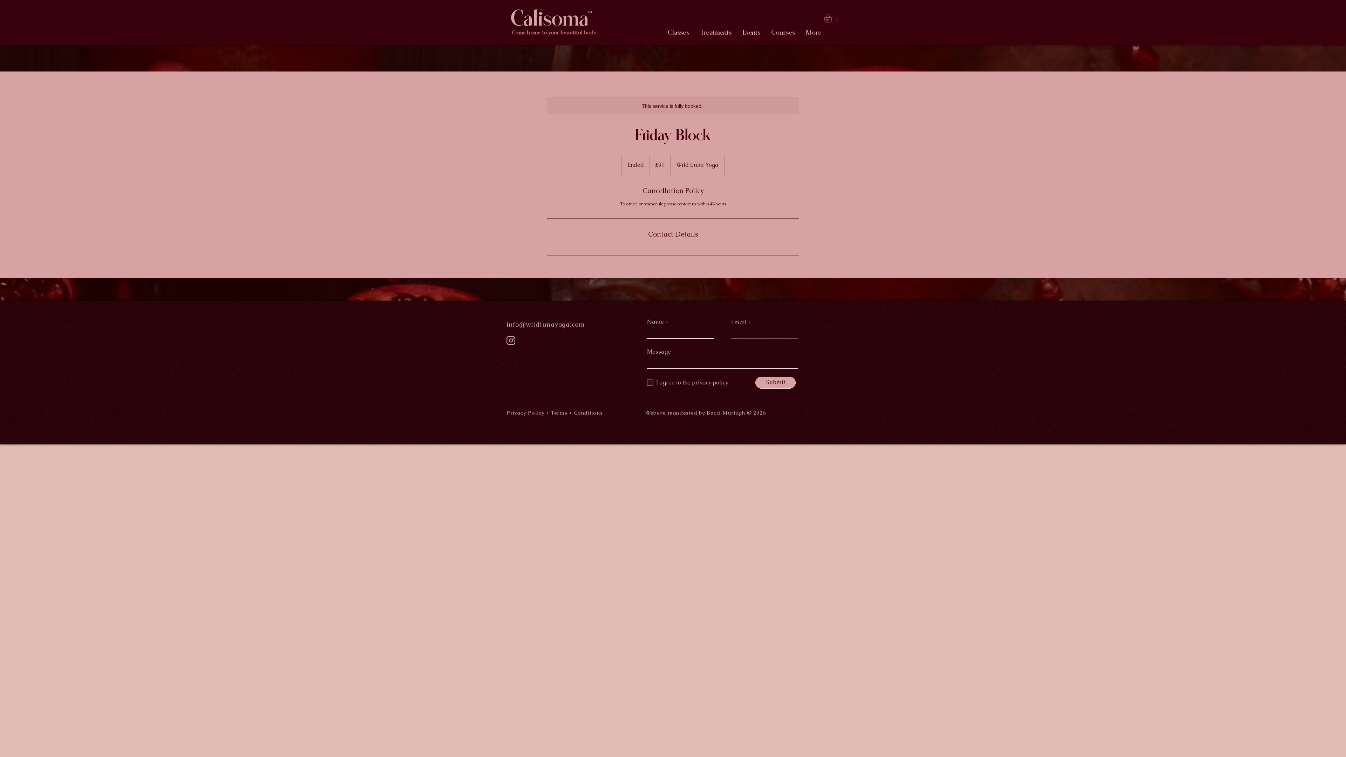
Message (659, 352)
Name (655, 322)
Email (739, 322)
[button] (833, 18)
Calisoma (550, 18)
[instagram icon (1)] (511, 340)
